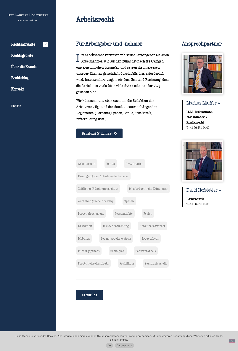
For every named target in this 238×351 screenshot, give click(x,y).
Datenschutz (124, 345)
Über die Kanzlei (24, 66)
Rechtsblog (19, 77)
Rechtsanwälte (23, 44)
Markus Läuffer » (203, 103)
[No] (232, 341)
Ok (109, 345)
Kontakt (17, 89)
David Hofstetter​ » (203, 190)
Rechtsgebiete (22, 55)
